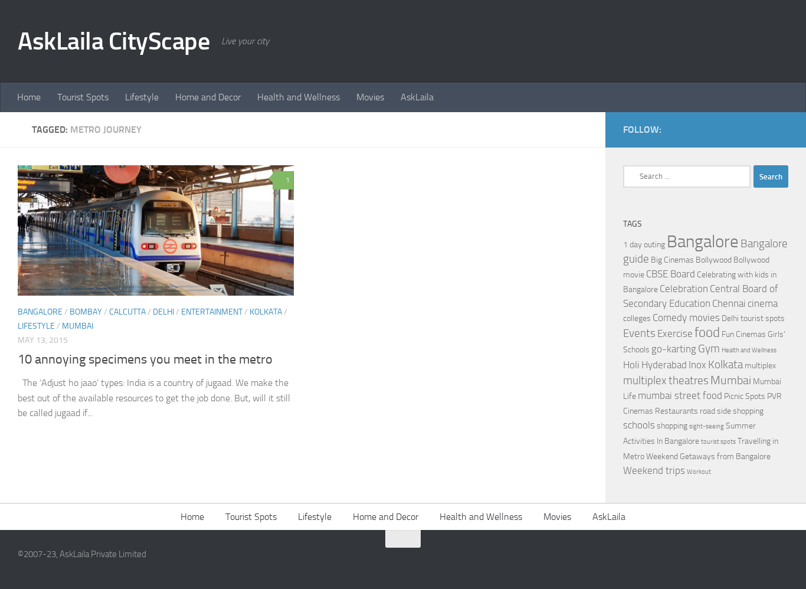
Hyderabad (664, 365)
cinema (763, 303)
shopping (672, 426)
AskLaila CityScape (113, 41)
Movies (370, 97)
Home (29, 97)
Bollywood (714, 260)
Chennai (729, 303)
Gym (709, 348)
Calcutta (127, 312)
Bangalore (40, 312)
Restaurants (676, 411)
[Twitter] (781, 129)
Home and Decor (208, 97)
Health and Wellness (298, 97)
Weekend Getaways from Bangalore (708, 456)
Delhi (163, 312)
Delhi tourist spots (753, 318)
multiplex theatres (666, 380)
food (707, 333)
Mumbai (77, 326)
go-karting (673, 349)
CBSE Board (670, 274)
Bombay (86, 312)
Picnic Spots (744, 396)
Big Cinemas (672, 260)
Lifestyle (142, 97)
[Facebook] (762, 129)
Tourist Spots (83, 97)
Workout (699, 472)
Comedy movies (686, 317)
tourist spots (718, 442)
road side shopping (732, 411)
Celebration (684, 288)
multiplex (760, 366)
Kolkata (266, 312)
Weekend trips (654, 470)
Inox (697, 365)
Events (639, 333)
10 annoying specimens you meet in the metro (145, 359)
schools (639, 425)
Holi (631, 365)
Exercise (675, 333)
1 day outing (644, 245)
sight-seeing (706, 426)
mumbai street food (680, 395)
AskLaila (417, 97)
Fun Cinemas (744, 334)
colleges (637, 318)
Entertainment (212, 312)
